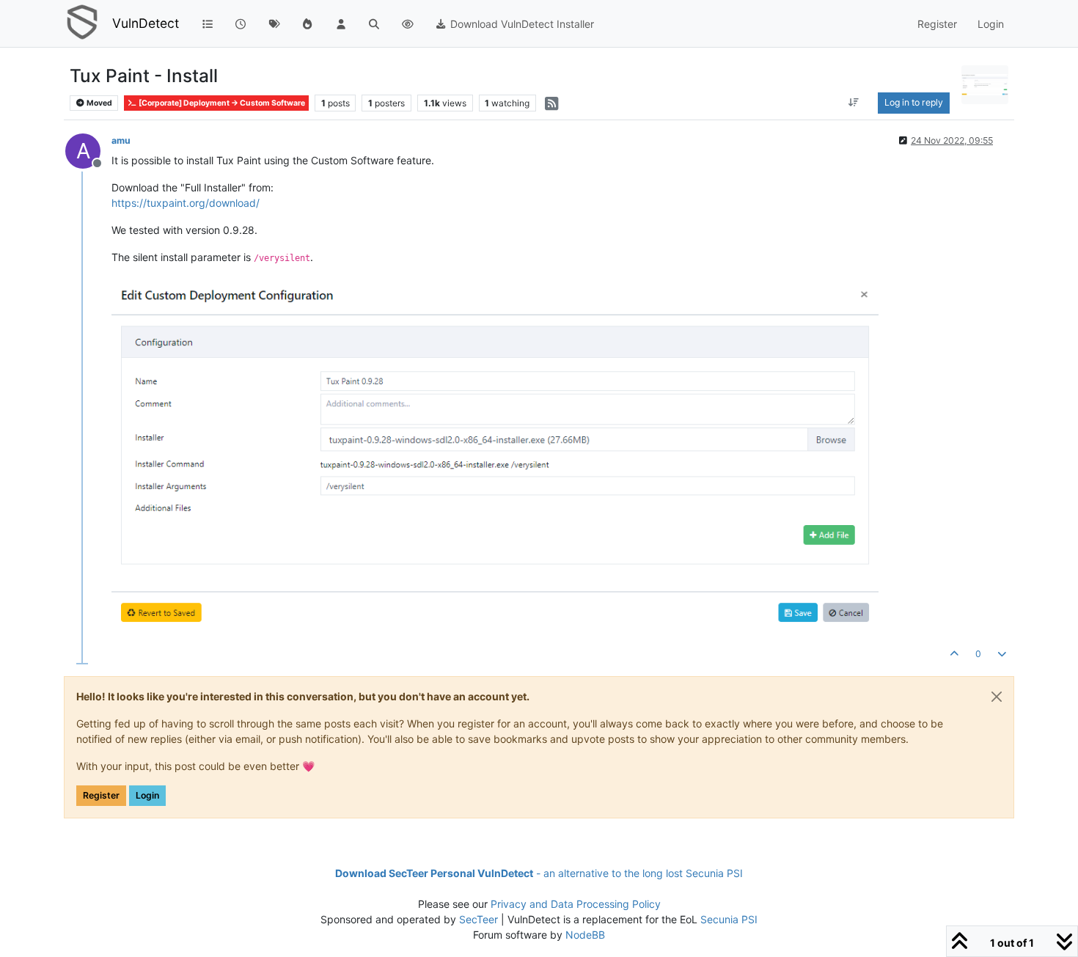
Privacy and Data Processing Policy (576, 904)
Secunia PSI (729, 919)
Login (147, 795)
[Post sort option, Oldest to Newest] (854, 102)
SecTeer (478, 919)
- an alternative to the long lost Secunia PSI (539, 873)
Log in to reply (913, 102)
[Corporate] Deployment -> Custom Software (221, 103)
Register (101, 795)
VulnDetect (145, 23)
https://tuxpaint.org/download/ (185, 203)
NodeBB (585, 934)
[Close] (996, 696)
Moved (98, 103)
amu (121, 140)
